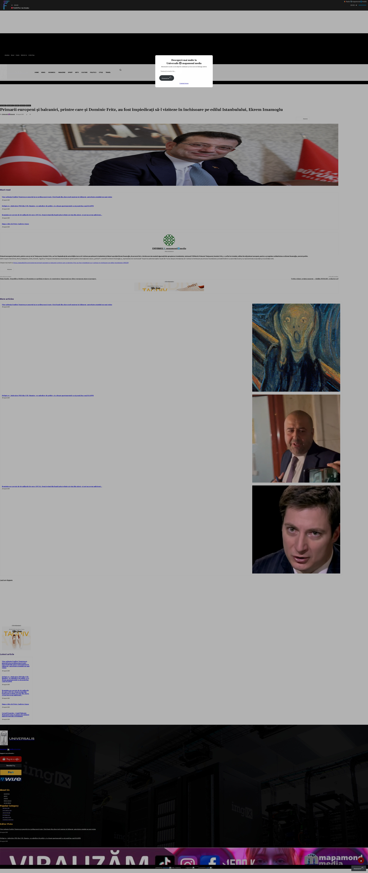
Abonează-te (165, 78)
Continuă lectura (184, 83)
